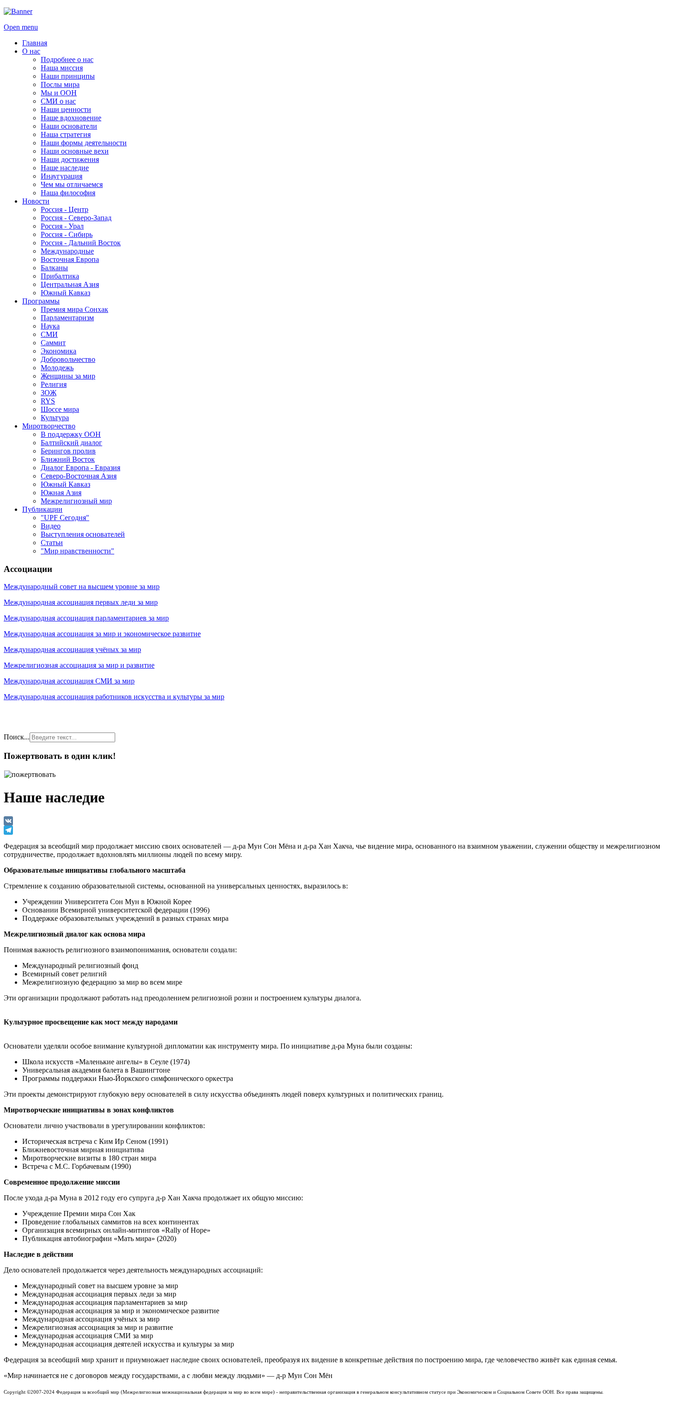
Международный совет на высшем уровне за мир (82, 586)
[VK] (340, 821)
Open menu (21, 27)
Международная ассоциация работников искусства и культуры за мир (114, 697)
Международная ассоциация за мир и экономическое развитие (102, 634)
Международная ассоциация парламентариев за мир (86, 618)
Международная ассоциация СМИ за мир (69, 681)
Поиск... (17, 737)
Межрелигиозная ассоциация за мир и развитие (79, 665)
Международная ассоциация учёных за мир (72, 649)
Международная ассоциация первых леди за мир (81, 602)
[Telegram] (340, 830)
